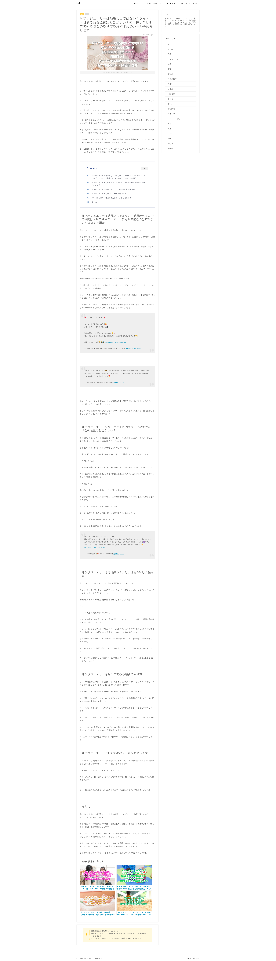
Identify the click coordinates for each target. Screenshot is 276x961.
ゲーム (170, 104)
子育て (170, 134)
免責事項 (97, 958)
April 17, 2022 (118, 554)
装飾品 (170, 74)
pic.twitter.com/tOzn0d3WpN (115, 342)
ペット (170, 124)
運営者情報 (171, 3)
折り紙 (170, 143)
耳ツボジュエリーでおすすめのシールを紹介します (111, 198)
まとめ (94, 202)
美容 (169, 54)
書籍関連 (171, 109)
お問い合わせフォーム (189, 3)
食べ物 (170, 49)
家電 (169, 69)
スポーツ (171, 114)
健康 (82, 14)
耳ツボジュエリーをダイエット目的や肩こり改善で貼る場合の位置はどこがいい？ (119, 184)
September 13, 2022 (133, 348)
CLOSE (145, 168)
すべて (170, 44)
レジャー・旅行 (174, 119)
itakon (79, 3)
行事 (169, 139)
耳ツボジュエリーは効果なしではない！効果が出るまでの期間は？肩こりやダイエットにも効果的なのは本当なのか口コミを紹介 (119, 177)
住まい (170, 84)
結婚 (169, 129)
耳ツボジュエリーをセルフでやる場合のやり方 (110, 193)
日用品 (170, 89)
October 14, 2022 (118, 382)
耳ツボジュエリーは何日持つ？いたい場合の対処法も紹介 (114, 189)
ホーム (136, 3)
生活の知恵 (172, 79)
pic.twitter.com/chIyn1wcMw (94, 547)
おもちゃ (171, 99)
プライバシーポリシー (152, 3)
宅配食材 (171, 94)
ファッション (173, 59)
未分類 (170, 148)
